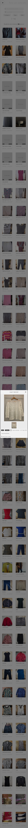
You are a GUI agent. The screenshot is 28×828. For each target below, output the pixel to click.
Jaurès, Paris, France (6, 436)
